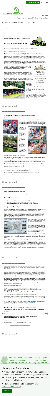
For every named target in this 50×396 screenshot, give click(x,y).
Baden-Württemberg (32, 357)
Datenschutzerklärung (11, 386)
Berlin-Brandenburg (18, 360)
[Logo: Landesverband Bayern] (25, 10)
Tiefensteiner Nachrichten (23, 22)
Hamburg (13, 363)
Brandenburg (33, 360)
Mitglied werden (33, 2)
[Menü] (47, 2)
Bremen (43, 360)
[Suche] (42, 3)
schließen (7, 391)
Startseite (6, 22)
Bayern (44, 357)
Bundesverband (15, 357)
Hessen (21, 363)
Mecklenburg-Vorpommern (36, 363)
